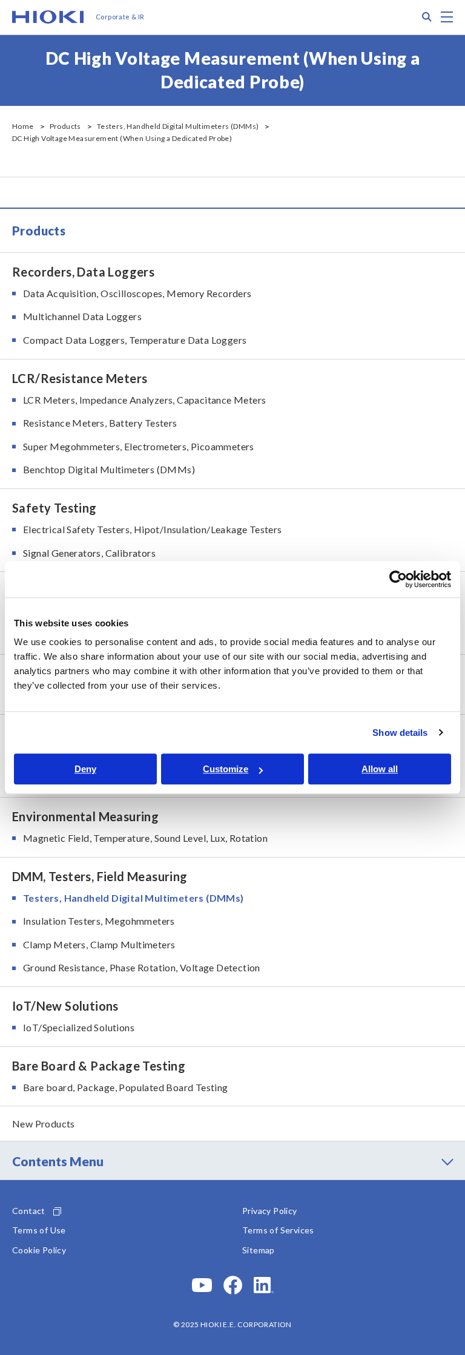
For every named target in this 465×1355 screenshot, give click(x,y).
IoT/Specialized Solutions (78, 1027)
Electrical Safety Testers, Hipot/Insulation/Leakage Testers (152, 529)
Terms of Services (278, 1230)
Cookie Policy (39, 1250)
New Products (43, 1123)
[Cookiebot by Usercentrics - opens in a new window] (398, 579)
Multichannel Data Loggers (82, 316)
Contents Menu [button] (58, 1161)
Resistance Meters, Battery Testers (100, 422)
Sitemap (258, 1250)
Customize (225, 769)
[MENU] (447, 17)
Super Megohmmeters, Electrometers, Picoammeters (138, 446)
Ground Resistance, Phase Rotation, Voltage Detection (141, 967)
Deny (85, 769)
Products (65, 126)
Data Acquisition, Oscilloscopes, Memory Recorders (137, 293)
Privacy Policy (269, 1211)
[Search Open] (427, 17)
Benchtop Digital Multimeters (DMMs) (109, 469)
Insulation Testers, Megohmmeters (99, 921)
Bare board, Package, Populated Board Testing (125, 1087)
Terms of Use (39, 1230)
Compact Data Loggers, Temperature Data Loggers (134, 340)
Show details (399, 732)
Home (23, 126)
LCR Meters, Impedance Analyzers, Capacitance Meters (144, 399)
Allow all (379, 769)
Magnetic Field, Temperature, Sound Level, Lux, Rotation (145, 838)
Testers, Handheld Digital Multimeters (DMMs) (178, 126)
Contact (28, 1211)
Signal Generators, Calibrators (89, 553)
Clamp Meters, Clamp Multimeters (99, 944)
